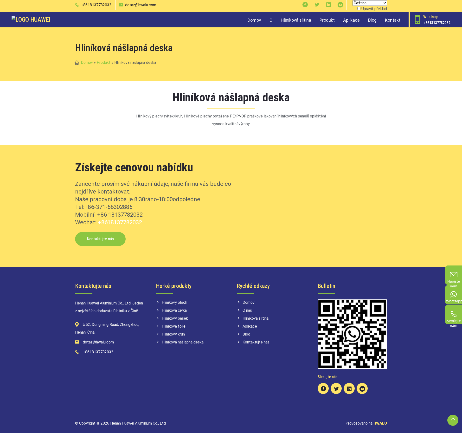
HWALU (380, 423)
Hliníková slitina (296, 20)
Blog (372, 20)
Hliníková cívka (174, 310)
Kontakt (392, 20)
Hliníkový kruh (173, 334)
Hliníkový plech (174, 302)
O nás (247, 310)
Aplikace (351, 20)
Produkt (327, 20)
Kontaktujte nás (100, 239)
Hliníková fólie (174, 326)
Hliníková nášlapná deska (183, 342)
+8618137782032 (96, 5)
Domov (254, 20)
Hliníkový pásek (175, 318)
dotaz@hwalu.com (140, 5)
